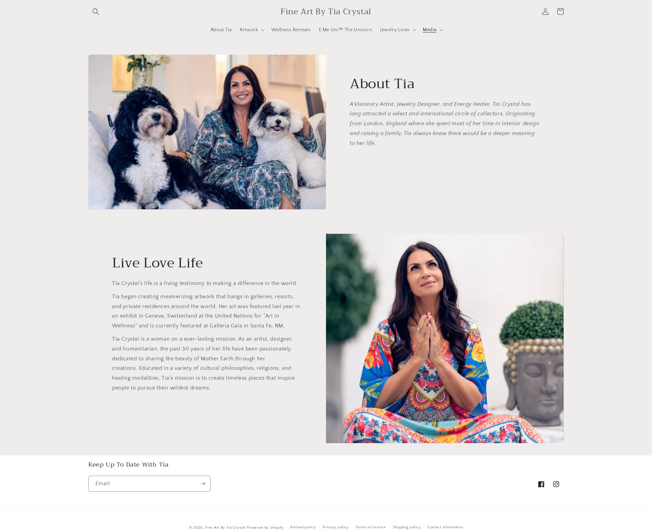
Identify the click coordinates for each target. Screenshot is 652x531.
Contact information (445, 527)
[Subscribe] (202, 484)
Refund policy (303, 527)
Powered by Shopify (265, 528)
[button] (95, 11)
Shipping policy (407, 527)
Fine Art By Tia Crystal (226, 528)
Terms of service (371, 527)
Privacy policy (336, 527)
